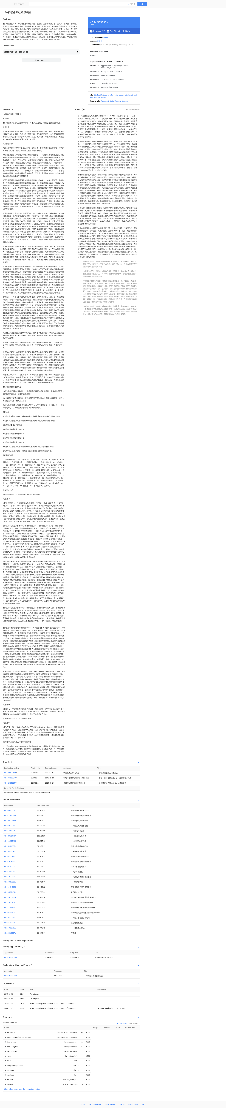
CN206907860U (10, 882)
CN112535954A (10, 783)
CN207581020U (10, 872)
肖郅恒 (99, 41)
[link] (9, 1032)
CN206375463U (10, 892)
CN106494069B (10, 887)
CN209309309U (10, 913)
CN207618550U (10, 861)
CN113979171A (10, 836)
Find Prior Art (115, 31)
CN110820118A (10, 821)
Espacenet (105, 101)
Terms (122, 1104)
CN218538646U (10, 851)
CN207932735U (10, 928)
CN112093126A (10, 897)
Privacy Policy (133, 1104)
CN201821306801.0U (12, 957)
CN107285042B (10, 815)
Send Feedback (95, 1104)
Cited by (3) (98, 95)
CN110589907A (10, 778)
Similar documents (121, 95)
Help (143, 1104)
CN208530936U (10, 856)
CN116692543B (10, 841)
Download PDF (99, 31)
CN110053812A (10, 773)
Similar (127, 31)
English (106, 37)
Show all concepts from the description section (22, 1089)
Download (123, 1023)
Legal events (108, 95)
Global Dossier (115, 101)
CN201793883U (10, 923)
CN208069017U (10, 933)
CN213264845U (10, 907)
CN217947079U (10, 877)
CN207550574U (10, 831)
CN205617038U (10, 826)
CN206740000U (10, 867)
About (83, 1104)
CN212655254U (10, 902)
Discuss (125, 101)
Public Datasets (110, 1104)
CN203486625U (10, 846)
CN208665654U (10, 810)
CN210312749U (10, 918)
